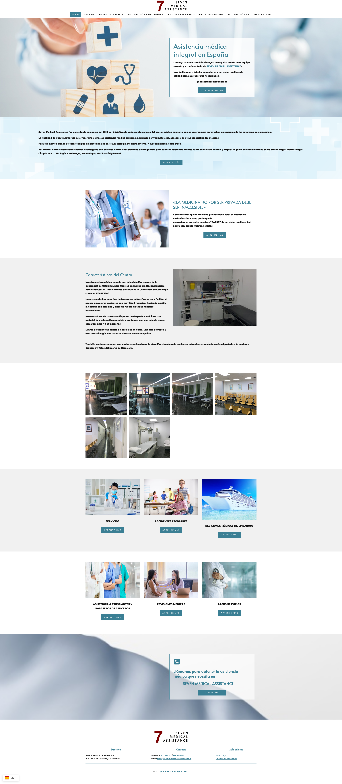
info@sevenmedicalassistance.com (174, 758)
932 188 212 (166, 755)
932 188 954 (178, 755)
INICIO (75, 14)
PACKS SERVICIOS (262, 14)
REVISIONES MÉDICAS (238, 14)
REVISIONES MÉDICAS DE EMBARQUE (145, 14)
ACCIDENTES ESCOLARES (111, 14)
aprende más (171, 162)
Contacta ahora (212, 90)
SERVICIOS (88, 14)
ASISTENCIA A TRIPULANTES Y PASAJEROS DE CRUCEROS (195, 14)
